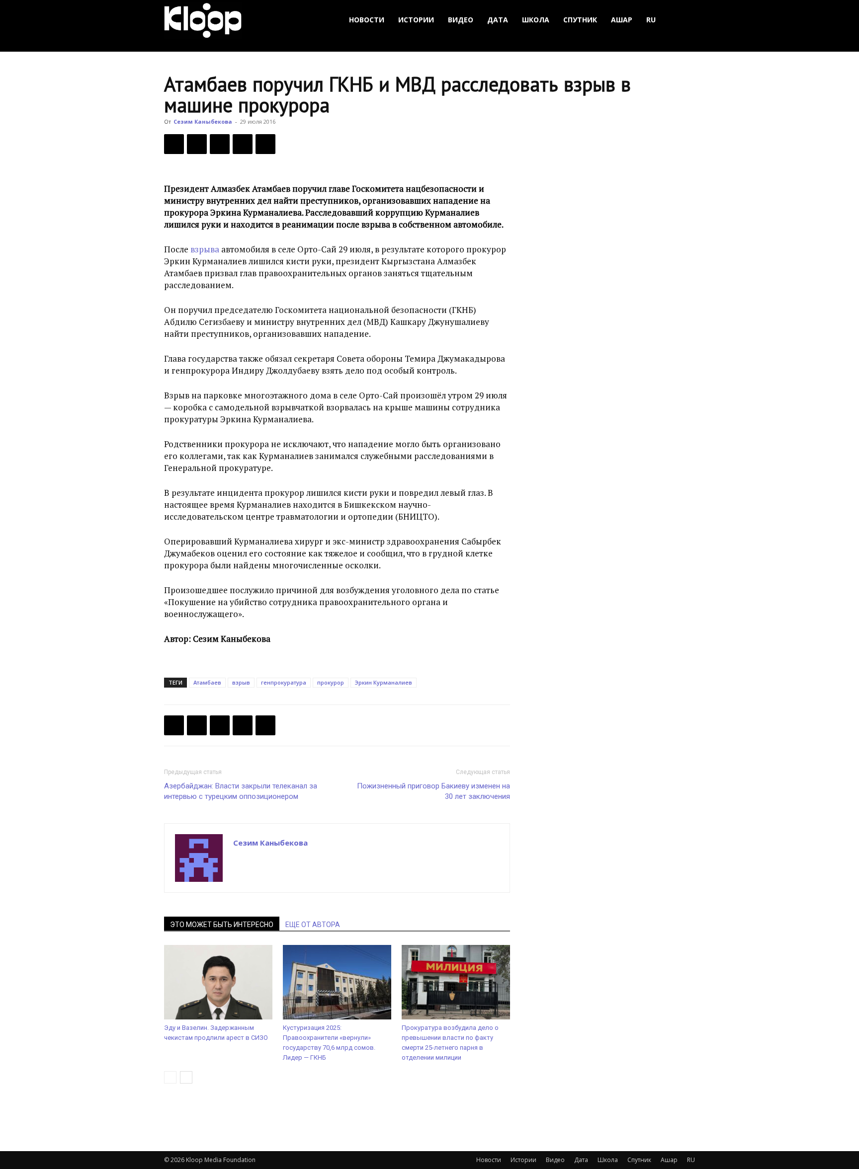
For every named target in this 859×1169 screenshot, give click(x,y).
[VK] (220, 144)
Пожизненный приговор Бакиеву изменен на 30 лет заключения (433, 791)
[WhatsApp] (265, 144)
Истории (416, 19)
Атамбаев (207, 682)
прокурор (330, 682)
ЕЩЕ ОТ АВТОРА (312, 925)
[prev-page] (170, 1077)
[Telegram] (243, 144)
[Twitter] (197, 144)
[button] (683, 20)
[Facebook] (174, 144)
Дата (497, 19)
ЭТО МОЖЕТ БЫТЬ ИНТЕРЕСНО (221, 925)
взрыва (204, 249)
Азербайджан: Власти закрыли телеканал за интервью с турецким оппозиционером (240, 791)
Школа (535, 19)
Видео (460, 19)
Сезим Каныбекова (202, 121)
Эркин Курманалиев (383, 682)
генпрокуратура (283, 682)
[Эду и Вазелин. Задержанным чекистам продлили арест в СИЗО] (218, 982)
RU (651, 19)
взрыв (241, 682)
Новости (366, 19)
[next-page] (186, 1077)
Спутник (580, 19)
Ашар (621, 19)
